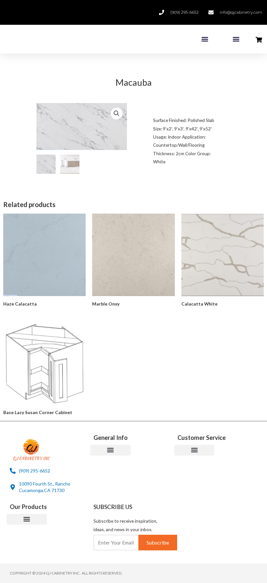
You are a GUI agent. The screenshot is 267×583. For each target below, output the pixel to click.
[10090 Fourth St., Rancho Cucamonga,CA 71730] (13, 487)
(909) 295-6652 (184, 12)
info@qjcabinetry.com (241, 12)
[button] (204, 39)
